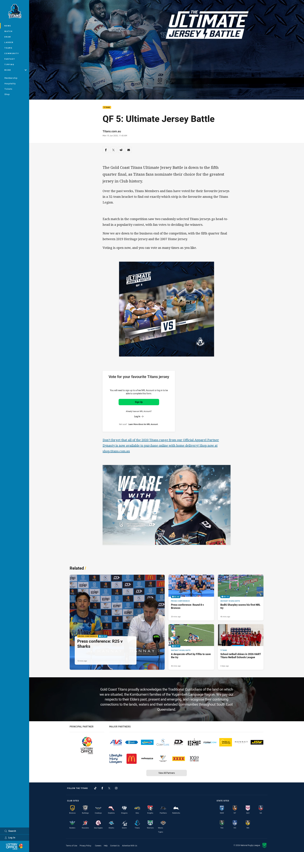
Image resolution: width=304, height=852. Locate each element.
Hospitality (10, 83)
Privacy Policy (85, 845)
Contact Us (115, 845)
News (7, 26)
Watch (8, 31)
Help (106, 845)
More (7, 70)
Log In (11, 837)
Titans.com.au (112, 131)
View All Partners (166, 772)
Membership (10, 78)
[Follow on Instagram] (116, 788)
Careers (98, 845)
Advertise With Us (129, 845)
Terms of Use (71, 845)
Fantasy (9, 59)
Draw (7, 37)
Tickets (8, 88)
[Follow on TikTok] (95, 788)
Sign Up (139, 401)
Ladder (8, 42)
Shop (7, 94)
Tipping (9, 64)
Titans (107, 107)
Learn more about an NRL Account (143, 424)
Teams (8, 48)
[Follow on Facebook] (102, 788)
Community (11, 53)
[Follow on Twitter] (109, 788)
